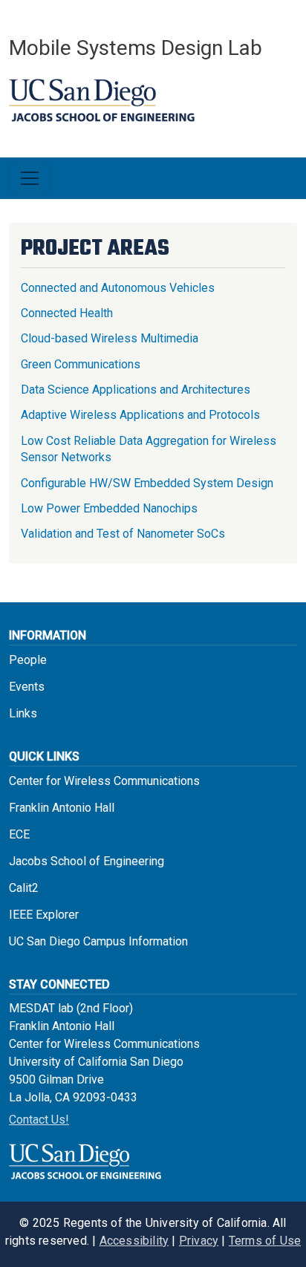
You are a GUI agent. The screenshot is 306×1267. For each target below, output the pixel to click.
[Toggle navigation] (30, 178)
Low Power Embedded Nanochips (109, 508)
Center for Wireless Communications (104, 781)
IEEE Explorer (44, 915)
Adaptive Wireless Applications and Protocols (140, 415)
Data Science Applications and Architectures (135, 389)
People (28, 660)
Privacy (198, 1241)
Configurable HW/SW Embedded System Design (147, 483)
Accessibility (134, 1241)
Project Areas (95, 249)
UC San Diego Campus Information (98, 941)
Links (23, 713)
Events (27, 687)
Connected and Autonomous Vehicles (118, 288)
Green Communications (80, 364)
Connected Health (67, 313)
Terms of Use (265, 1241)
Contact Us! (39, 1120)
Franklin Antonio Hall (61, 808)
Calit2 (24, 888)
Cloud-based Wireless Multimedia (109, 338)
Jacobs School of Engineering (86, 861)
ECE (19, 834)
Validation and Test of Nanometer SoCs (123, 534)
